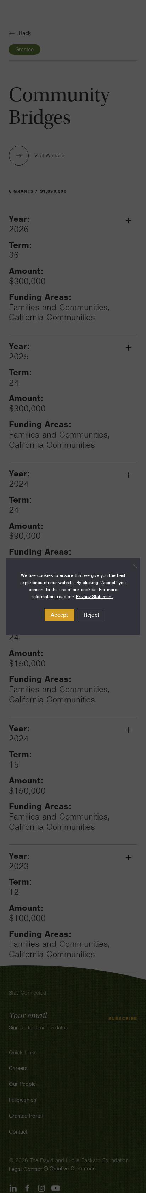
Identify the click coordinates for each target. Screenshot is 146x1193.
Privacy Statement (94, 596)
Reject (91, 615)
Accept (59, 615)
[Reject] (131, 566)
